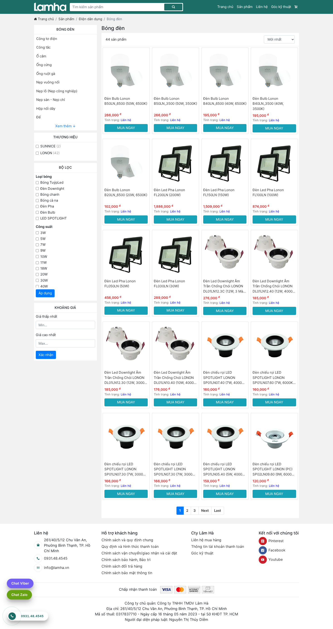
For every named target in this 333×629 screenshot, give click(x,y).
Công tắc (43, 47)
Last (217, 510)
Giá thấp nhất (46, 316)
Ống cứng (44, 65)
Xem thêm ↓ (65, 126)
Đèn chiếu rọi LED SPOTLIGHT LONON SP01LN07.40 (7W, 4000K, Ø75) (224, 377)
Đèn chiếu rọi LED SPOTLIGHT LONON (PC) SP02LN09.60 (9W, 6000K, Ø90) (274, 469)
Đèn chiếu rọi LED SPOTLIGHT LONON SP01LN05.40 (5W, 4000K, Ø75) (224, 469)
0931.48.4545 (56, 558)
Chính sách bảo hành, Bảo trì (126, 559)
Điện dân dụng (90, 19)
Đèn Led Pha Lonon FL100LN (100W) (268, 192)
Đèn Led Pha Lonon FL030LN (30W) (169, 283)
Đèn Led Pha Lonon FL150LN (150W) (218, 192)
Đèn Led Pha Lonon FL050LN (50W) (120, 283)
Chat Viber (20, 583)
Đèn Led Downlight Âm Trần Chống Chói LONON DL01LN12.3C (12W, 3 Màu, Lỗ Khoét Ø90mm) (224, 286)
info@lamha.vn (56, 567)
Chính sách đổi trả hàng (121, 566)
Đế (38, 117)
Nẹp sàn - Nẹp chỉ (50, 100)
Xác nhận (46, 355)
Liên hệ (262, 7)
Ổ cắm (41, 56)
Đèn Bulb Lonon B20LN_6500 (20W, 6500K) (125, 192)
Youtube (275, 559)
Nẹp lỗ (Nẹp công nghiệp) (56, 91)
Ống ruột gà (45, 73)
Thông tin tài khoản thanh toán (217, 546)
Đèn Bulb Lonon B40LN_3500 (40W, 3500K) (268, 103)
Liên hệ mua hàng (206, 540)
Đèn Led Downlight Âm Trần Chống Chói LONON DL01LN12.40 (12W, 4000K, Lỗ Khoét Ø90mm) (274, 286)
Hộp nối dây (45, 108)
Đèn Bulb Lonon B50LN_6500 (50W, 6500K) (125, 101)
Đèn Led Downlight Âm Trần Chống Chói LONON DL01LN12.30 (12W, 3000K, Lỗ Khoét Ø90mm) (125, 377)
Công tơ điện (46, 39)
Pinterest (276, 541)
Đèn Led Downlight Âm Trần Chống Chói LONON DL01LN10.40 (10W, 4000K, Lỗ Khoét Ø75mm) (175, 377)
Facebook (276, 550)
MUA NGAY (126, 128)
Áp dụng (45, 293)
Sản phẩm (245, 7)
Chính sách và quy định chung (127, 540)
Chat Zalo (19, 594)
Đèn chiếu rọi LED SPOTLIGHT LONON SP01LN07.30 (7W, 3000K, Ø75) (125, 469)
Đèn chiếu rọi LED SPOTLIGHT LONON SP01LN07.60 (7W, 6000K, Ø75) (273, 377)
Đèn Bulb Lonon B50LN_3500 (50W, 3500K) (175, 101)
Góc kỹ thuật (281, 7)
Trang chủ (225, 7)
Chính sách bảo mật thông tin (126, 572)
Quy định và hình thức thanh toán (130, 546)
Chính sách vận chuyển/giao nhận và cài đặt (139, 553)
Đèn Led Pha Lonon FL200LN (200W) (169, 192)
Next (205, 510)
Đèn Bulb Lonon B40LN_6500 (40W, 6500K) (224, 101)
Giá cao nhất (46, 335)
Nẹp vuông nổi (48, 82)
